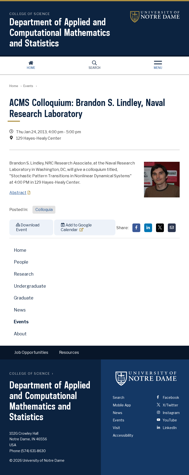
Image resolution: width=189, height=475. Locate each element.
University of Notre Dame (149, 17)
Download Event (27, 227)
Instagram (171, 413)
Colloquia (44, 209)
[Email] (172, 227)
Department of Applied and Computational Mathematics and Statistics (59, 32)
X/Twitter (170, 405)
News (20, 309)
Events (28, 86)
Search (94, 68)
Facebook (170, 397)
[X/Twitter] (160, 227)
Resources (69, 352)
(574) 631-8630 (33, 451)
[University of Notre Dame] (146, 378)
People (21, 262)
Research (23, 274)
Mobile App (122, 405)
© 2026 (15, 460)
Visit (116, 428)
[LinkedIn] (148, 227)
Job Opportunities (31, 352)
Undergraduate (30, 286)
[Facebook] (136, 227)
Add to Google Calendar (76, 227)
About (20, 333)
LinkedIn (169, 428)
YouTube (169, 420)
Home (31, 68)
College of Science (29, 373)
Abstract (17, 192)
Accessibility (123, 435)
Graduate (23, 297)
